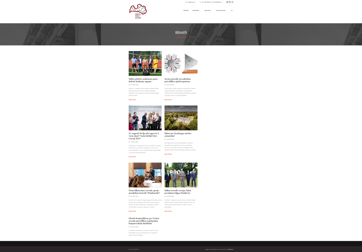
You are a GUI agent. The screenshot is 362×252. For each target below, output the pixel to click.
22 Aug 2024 (134, 142)
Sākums (186, 10)
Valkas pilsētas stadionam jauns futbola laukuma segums (143, 80)
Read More (132, 100)
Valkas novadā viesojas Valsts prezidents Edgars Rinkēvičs (178, 191)
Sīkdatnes (230, 249)
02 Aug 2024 (170, 196)
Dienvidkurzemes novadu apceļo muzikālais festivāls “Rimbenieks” (144, 191)
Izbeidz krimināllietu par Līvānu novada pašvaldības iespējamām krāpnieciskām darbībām (144, 221)
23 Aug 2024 (170, 85)
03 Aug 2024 (134, 196)
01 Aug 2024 (134, 227)
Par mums (195, 10)
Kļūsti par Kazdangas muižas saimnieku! (178, 134)
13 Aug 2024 (170, 139)
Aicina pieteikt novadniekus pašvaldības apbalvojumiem (178, 80)
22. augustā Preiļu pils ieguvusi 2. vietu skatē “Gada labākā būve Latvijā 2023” (144, 136)
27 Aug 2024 (134, 85)
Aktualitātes (221, 10)
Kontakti (207, 10)
